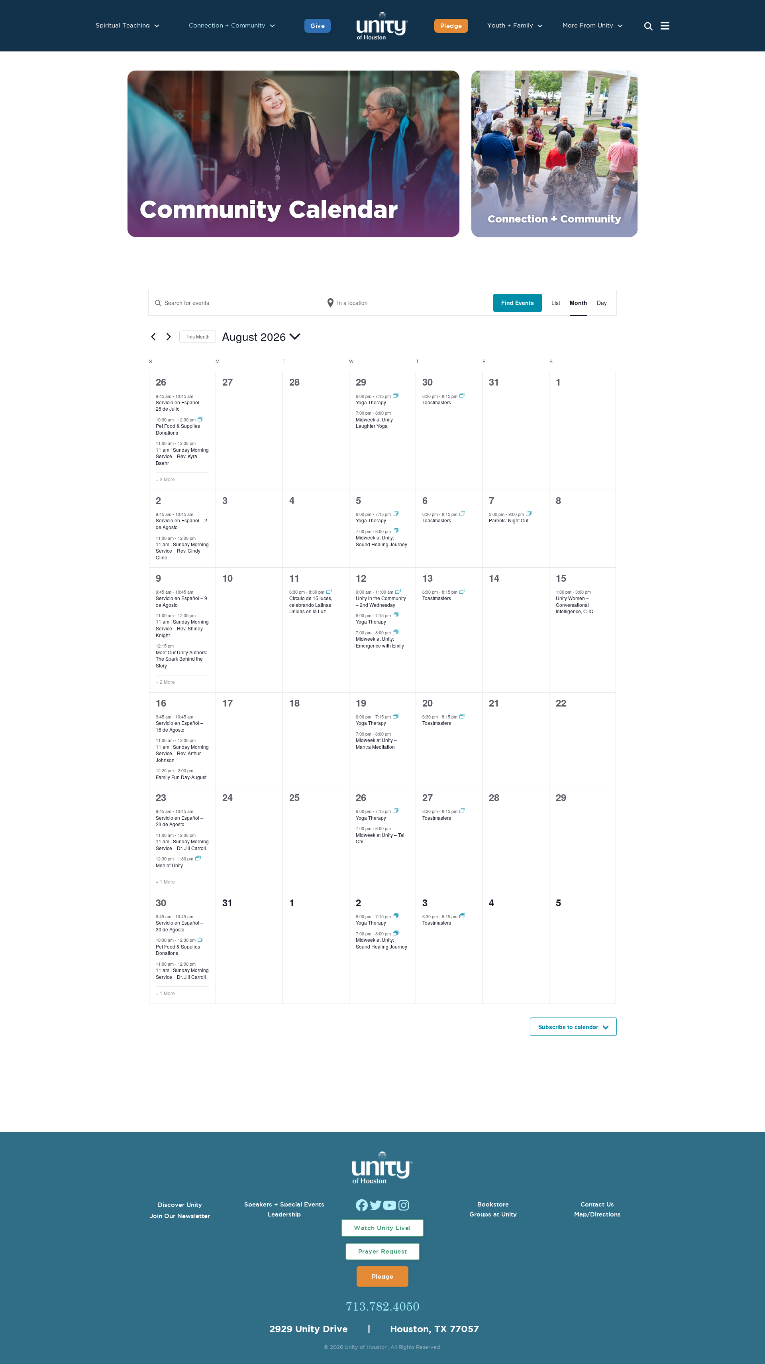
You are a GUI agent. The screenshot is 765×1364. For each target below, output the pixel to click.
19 (361, 702)
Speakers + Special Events (284, 1204)
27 (427, 797)
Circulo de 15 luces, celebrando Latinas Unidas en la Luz (310, 604)
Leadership (284, 1214)
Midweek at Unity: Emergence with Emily (380, 642)
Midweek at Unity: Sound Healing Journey (381, 540)
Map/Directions (597, 1214)
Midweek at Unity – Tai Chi (380, 838)
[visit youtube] (389, 1206)
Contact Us (597, 1204)
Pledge (451, 25)
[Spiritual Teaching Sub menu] (157, 26)
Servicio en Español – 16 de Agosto (179, 726)
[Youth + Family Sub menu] (540, 26)
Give (317, 25)
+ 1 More (165, 881)
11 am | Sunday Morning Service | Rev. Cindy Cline (182, 551)
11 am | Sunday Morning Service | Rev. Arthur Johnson (182, 753)
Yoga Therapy (371, 402)
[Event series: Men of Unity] (198, 858)
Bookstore (493, 1204)
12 (361, 578)
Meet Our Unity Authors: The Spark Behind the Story (181, 659)
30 (427, 381)
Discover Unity (180, 1204)
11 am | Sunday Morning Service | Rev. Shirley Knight (182, 628)
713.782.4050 (382, 1306)
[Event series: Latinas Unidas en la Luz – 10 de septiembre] (329, 592)
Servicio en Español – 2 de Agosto (181, 523)
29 (361, 381)
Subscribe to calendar (568, 1027)
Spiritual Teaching (123, 25)
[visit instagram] (403, 1206)
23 (161, 797)
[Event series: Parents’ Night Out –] (529, 514)
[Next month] (168, 336)
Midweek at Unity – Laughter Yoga (376, 422)
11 (294, 578)
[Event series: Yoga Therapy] (395, 395)
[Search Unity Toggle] (649, 27)
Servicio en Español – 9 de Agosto (181, 601)
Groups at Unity (493, 1214)
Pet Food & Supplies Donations (178, 429)
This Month (198, 336)
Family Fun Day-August (181, 777)
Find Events (517, 303)
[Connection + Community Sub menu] (272, 26)
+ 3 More (165, 479)
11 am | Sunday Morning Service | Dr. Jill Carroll (182, 844)
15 (561, 578)
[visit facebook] (362, 1206)
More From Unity (588, 25)
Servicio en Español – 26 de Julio (179, 405)
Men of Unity (169, 865)
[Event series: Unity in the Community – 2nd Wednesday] (398, 592)
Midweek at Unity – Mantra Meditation (376, 743)
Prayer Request (382, 1251)
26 (161, 381)
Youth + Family (510, 25)
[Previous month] (153, 336)
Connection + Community (227, 25)
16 (161, 702)
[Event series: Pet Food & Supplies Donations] (200, 419)
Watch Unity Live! (382, 1227)
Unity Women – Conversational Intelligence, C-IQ (574, 604)
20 (427, 702)
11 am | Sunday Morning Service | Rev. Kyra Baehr (182, 456)
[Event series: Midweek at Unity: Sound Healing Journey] (395, 531)
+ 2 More (165, 682)
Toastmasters (436, 402)
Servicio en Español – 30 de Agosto (179, 926)
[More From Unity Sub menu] (620, 26)
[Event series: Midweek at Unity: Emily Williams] (395, 632)
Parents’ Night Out (508, 520)
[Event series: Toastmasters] (462, 395)
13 (427, 578)
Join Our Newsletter (180, 1215)
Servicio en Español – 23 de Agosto (179, 821)
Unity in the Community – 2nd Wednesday (381, 601)
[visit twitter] (376, 1206)
